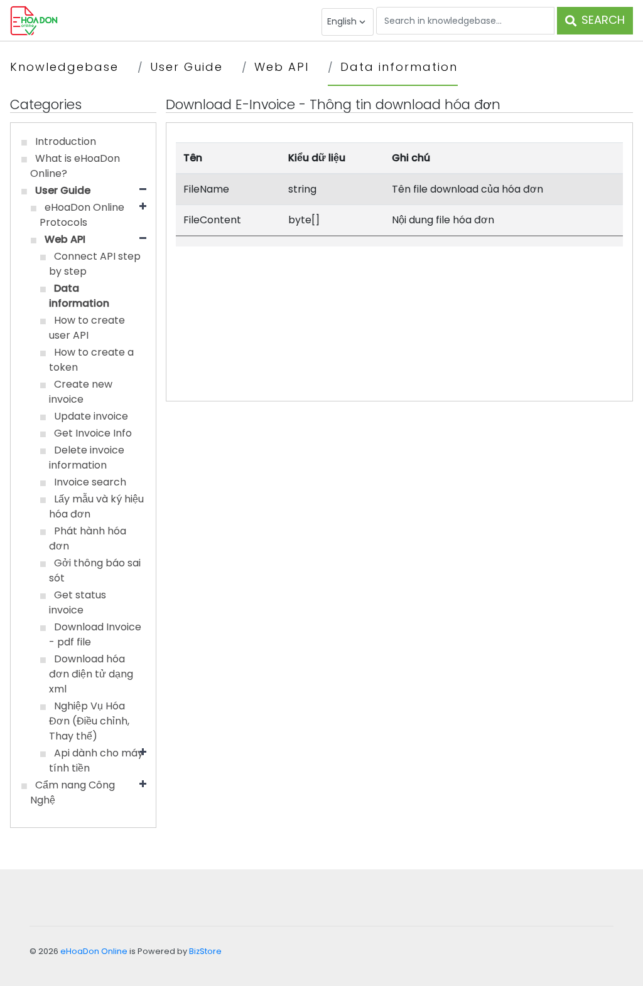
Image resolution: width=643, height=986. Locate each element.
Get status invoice (77, 602)
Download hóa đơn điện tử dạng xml (91, 674)
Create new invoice (80, 391)
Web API (281, 67)
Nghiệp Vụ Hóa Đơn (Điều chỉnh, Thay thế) (89, 721)
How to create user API (87, 327)
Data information (399, 67)
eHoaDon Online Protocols (82, 215)
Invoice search (90, 482)
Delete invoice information (86, 457)
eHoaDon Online (93, 951)
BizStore (205, 951)
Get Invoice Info (93, 433)
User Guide (186, 67)
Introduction (65, 141)
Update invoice (91, 416)
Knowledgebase (64, 67)
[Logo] (34, 20)
